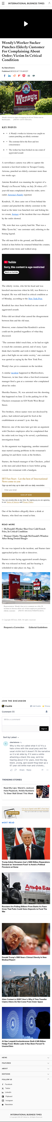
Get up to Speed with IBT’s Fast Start (35, 809)
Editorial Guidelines (38, 627)
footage (15, 214)
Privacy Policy (28, 502)
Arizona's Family (15, 194)
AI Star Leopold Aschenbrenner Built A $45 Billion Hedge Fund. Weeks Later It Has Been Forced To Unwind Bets (24, 1043)
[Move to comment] (33, 75)
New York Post (35, 298)
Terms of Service (13, 502)
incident (14, 372)
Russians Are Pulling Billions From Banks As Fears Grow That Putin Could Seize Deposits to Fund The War (24, 909)
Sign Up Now (13, 813)
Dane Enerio (9, 68)
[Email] (29, 75)
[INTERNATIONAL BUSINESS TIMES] (26, 3)
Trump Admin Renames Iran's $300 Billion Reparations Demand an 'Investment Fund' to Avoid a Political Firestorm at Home (26, 864)
